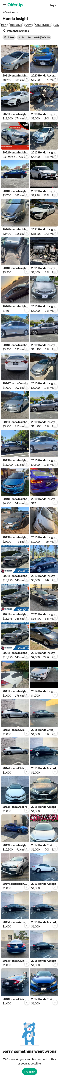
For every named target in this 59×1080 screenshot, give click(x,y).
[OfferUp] (15, 5)
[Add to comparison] (26, 78)
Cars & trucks (11, 12)
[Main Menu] (4, 5)
